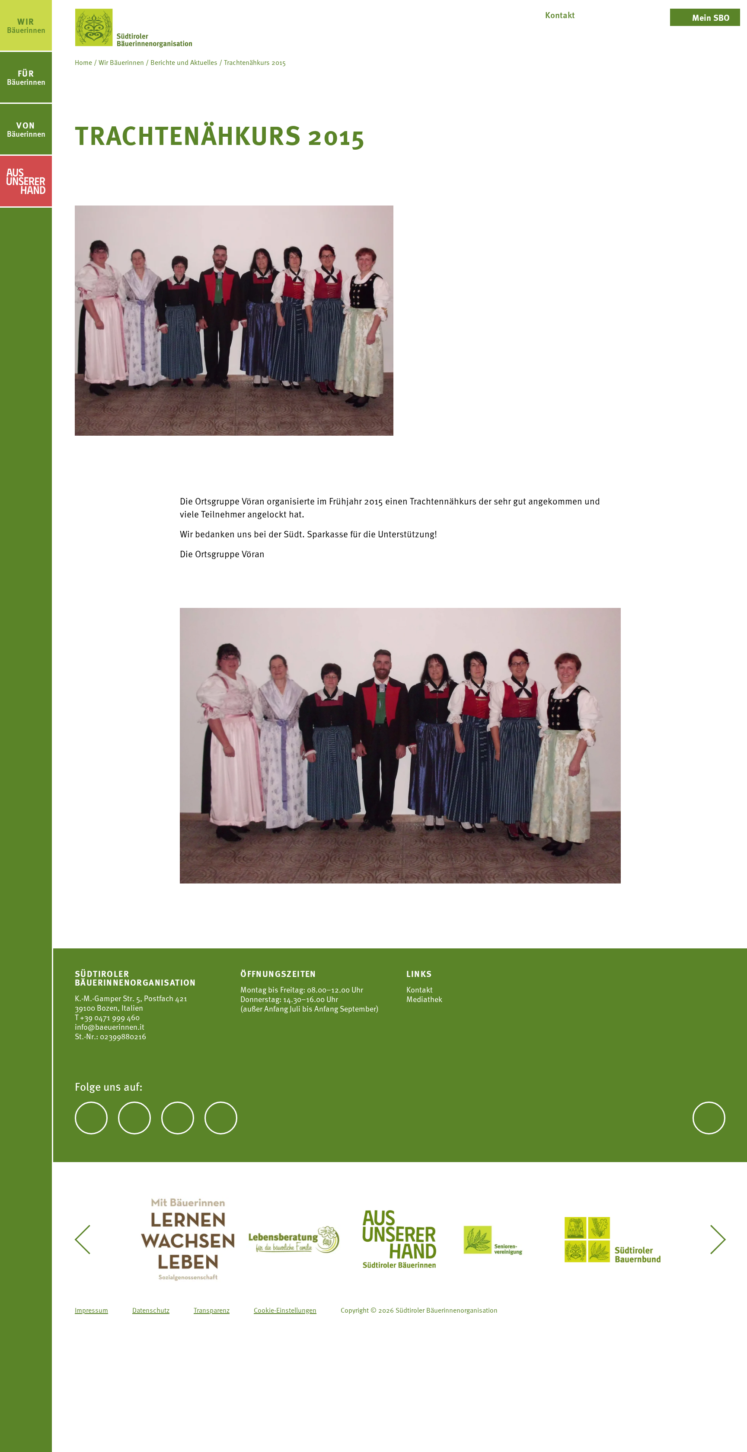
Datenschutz (150, 1310)
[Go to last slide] (88, 1239)
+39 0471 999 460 (109, 1017)
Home (83, 62)
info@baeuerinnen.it (109, 1026)
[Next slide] (711, 1239)
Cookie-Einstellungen (285, 1310)
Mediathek (424, 999)
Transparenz (212, 1310)
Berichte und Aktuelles (183, 62)
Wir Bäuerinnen (121, 62)
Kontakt (419, 989)
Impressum (91, 1310)
